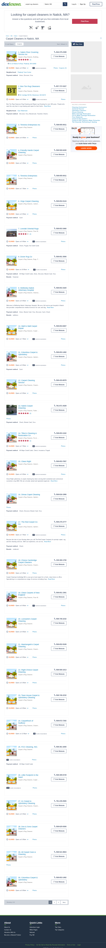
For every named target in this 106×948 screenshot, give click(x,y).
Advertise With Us (9, 932)
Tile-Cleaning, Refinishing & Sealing (84, 122)
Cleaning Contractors (39, 385)
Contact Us (7, 930)
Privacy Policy (29, 945)
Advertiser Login (35, 927)
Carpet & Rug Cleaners (25, 57)
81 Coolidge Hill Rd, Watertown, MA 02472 (33, 95)
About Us (7, 927)
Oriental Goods (38, 91)
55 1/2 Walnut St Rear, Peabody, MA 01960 (22, 63)
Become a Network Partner (12, 935)
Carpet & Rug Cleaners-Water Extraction (86, 120)
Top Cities (58, 927)
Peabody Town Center (24, 72)
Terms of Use (71, 945)
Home (7, 36)
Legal (79, 945)
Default (63, 44)
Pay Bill (32, 935)
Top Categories (59, 930)
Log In (74, 4)
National (32, 932)
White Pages (33, 930)
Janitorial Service (38, 204)
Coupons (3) (62, 68)
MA (11, 36)
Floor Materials (37, 231)
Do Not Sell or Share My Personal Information (50, 945)
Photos (56, 68)
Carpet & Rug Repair (39, 331)
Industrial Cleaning (39, 464)
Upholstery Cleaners (39, 357)
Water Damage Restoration (81, 114)
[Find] (65, 4)
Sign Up (83, 4)
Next (64, 902)
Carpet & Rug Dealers (79, 119)
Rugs (34, 259)
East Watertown (23, 110)
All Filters (10, 44)
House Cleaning (77, 112)
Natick (15, 36)
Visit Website (59, 56)
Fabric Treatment (38, 410)
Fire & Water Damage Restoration (83, 115)
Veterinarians (37, 293)
